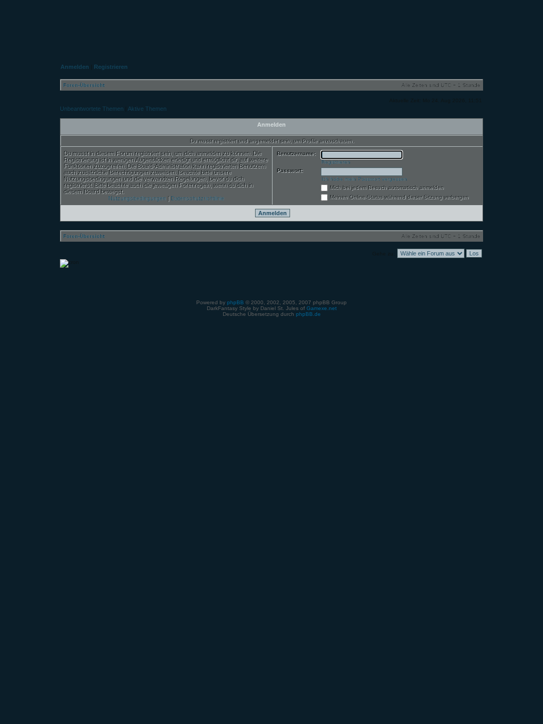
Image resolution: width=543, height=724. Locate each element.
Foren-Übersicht (83, 85)
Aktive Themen (147, 108)
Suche (463, 24)
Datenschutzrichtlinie (197, 198)
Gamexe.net (321, 308)
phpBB (235, 302)
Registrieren (336, 162)
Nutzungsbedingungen (137, 198)
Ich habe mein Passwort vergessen (364, 179)
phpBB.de (308, 314)
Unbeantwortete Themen (92, 108)
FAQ (414, 24)
